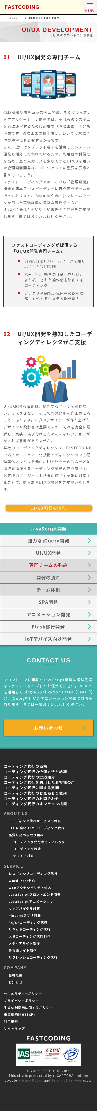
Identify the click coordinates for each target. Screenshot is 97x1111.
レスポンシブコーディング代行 (33, 873)
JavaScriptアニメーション (31, 901)
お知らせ (16, 982)
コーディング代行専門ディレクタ (39, 842)
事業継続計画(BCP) (19, 1014)
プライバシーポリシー (21, 1000)
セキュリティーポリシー (23, 993)
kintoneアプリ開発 (25, 915)
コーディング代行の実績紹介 (29, 777)
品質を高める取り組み (26, 835)
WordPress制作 (22, 880)
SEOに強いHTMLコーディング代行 (37, 828)
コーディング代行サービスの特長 (35, 821)
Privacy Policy (30, 1080)
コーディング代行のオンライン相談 (35, 803)
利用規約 (11, 1021)
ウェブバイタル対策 (24, 908)
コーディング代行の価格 (25, 766)
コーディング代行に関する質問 (31, 787)
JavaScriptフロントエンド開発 (35, 894)
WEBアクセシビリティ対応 (30, 887)
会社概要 (16, 975)
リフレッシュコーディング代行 (33, 957)
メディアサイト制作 (24, 943)
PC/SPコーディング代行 (28, 922)
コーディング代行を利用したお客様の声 (39, 782)
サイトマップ (14, 1028)
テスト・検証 (23, 855)
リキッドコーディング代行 (30, 929)
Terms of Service (66, 1080)
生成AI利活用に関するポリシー (28, 1007)
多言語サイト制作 (23, 950)
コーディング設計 (27, 848)
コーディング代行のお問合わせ (31, 798)
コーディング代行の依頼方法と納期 (35, 771)
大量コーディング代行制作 (30, 936)
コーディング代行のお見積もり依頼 (35, 793)
